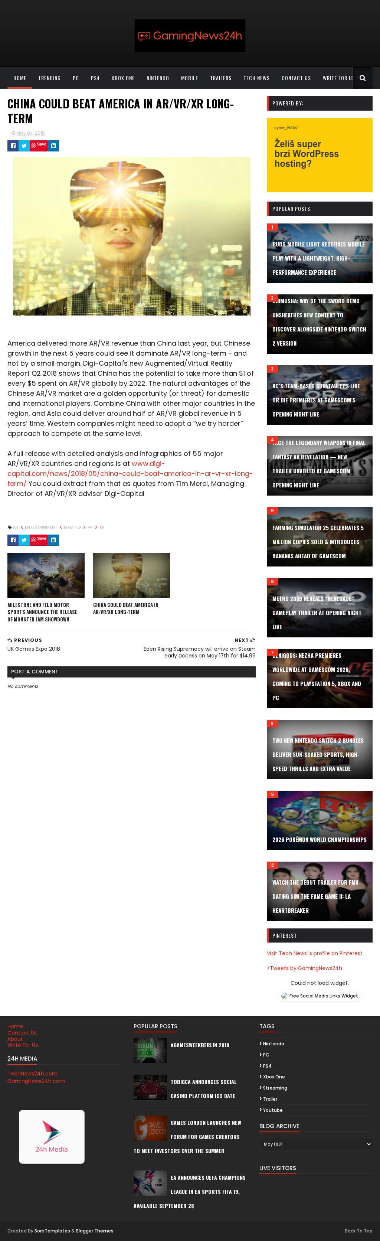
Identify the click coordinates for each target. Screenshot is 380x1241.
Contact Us (22, 1032)
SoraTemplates (52, 1231)
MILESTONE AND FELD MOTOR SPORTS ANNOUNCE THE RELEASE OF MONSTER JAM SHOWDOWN (42, 612)
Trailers (221, 78)
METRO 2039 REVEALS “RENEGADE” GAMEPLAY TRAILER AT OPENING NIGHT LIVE (316, 612)
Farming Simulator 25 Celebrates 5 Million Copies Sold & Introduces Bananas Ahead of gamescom (318, 541)
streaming (275, 1088)
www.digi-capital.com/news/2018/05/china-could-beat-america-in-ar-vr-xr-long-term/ (130, 473)
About (15, 1039)
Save (41, 144)
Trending (49, 78)
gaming (73, 527)
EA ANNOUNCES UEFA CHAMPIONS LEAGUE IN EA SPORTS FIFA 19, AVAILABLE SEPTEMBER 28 (190, 1191)
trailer (270, 1099)
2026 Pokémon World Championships (319, 839)
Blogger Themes (95, 1231)
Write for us (339, 78)
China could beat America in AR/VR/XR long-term (125, 608)
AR (16, 527)
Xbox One (123, 78)
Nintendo (158, 78)
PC (76, 78)
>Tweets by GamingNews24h (304, 968)
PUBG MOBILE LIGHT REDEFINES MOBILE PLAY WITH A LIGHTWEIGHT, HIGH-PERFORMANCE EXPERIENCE (318, 258)
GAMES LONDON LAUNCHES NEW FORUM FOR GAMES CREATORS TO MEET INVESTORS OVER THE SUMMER (187, 1136)
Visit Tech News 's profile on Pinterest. (315, 953)
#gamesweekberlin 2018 (200, 1045)
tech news (256, 78)
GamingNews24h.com (36, 1081)
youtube (273, 1110)
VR (91, 527)
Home (19, 78)
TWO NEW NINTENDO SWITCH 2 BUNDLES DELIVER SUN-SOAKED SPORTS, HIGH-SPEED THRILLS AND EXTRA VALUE (318, 754)
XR (102, 527)
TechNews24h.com (32, 1073)
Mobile (189, 78)
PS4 (95, 78)
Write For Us (22, 1045)
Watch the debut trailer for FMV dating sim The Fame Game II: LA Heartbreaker (315, 896)
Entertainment (41, 527)
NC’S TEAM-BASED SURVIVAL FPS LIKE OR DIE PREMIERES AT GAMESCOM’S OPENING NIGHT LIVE (316, 400)
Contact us (296, 78)
